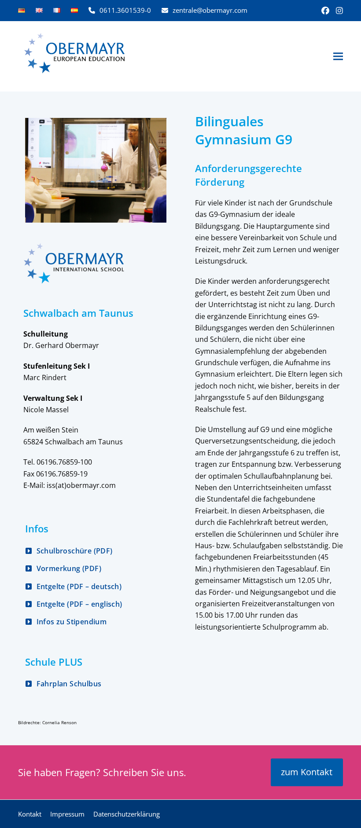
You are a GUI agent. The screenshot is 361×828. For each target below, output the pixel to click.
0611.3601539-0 (125, 10)
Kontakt (29, 814)
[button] (338, 56)
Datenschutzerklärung (126, 814)
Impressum (67, 814)
